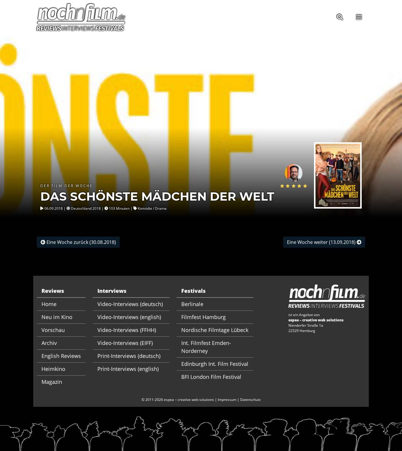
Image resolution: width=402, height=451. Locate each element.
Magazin (51, 381)
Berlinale (192, 304)
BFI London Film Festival (211, 376)
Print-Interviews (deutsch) (128, 355)
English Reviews (61, 355)
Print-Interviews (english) (128, 368)
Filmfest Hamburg (203, 317)
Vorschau (53, 329)
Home (49, 304)
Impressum (227, 399)
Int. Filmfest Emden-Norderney (206, 346)
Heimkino (53, 368)
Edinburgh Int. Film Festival (214, 363)
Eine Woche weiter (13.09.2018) (322, 242)
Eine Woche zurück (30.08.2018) (80, 242)
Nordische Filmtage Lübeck (214, 329)
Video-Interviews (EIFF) (125, 342)
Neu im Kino (56, 317)
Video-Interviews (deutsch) (130, 304)
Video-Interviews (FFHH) (126, 329)
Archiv (49, 342)
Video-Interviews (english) (129, 317)
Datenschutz (250, 399)
